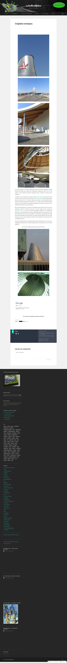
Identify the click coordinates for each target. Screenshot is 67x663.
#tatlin (5, 455)
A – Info (6, 13)
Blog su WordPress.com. (8, 659)
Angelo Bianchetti (46, 191)
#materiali (9, 441)
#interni (17, 438)
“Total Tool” (36, 198)
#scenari (5, 451)
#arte (13, 429)
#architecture (16, 426)
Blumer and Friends (7, 484)
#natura (16, 443)
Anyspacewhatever (7, 471)
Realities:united (7, 519)
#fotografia (17, 436)
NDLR (5, 509)
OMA (5, 511)
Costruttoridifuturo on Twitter (11, 541)
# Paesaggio (6, 446)
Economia (5, 460)
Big (4, 481)
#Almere (8, 426)
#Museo (8, 443)
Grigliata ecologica (23, 23)
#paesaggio (52, 335)
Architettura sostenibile (50, 333)
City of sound (6, 486)
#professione (18, 448)
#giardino (13, 438)
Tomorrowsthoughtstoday (9, 528)
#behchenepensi (18, 429)
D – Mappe (36, 13)
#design (9, 434)
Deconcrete (6, 489)
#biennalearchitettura (11, 431)
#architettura (43, 335)
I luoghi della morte (7, 414)
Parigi (12, 460)
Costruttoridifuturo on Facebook (11, 534)
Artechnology (6, 477)
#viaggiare (8, 458)
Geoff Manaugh (7, 492)
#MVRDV (12, 443)
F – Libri (53, 13)
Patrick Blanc (6, 513)
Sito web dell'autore (18, 334)
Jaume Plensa (6, 499)
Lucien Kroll (6, 506)
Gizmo (5, 494)
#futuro (5, 438)
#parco (10, 446)
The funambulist (7, 526)
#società (9, 451)
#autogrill (47, 335)
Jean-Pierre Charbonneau (8, 501)
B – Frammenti (14, 13)
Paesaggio (43, 334)
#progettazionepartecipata (8, 450)
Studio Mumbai (7, 524)
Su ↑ (63, 659)
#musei (5, 443)
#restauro (14, 450)
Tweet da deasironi (6, 543)
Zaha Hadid (6, 529)
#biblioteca (5, 431)
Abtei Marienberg (7, 417)
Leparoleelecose (7, 504)
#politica (14, 448)
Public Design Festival (8, 518)
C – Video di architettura (26, 13)
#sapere (18, 450)
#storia (18, 451)
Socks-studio (6, 523)
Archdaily (5, 472)
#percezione (14, 446)
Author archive (16, 334)
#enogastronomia (14, 434)
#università (18, 455)
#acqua (5, 426)
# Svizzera (17, 453)
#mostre (16, 441)
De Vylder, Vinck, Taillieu (8, 487)
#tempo (8, 455)
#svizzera (12, 453)
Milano (9, 460)
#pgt (18, 446)
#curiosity (5, 434)
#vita (16, 458)
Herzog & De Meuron (8, 496)
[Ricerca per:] (12, 395)
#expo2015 (5, 436)
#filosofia (10, 436)
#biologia (17, 431)
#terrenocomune (13, 455)
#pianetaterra (6, 448)
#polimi (10, 448)
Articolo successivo (44, 340)
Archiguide (6, 476)
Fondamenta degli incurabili (9, 412)
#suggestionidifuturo (7, 453)
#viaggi (5, 458)
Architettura (43, 333)
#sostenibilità (14, 451)
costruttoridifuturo (33, 5)
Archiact (5, 474)
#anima (12, 426)
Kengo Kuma (6, 502)
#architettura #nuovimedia (8, 429)
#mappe (5, 441)
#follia (14, 436)
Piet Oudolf (6, 514)
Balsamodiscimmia (7, 479)
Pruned (5, 516)
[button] (10, 384)
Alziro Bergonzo (7, 419)
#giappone (9, 438)
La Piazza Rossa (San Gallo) (9, 415)
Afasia (5, 469)
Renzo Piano (6, 521)
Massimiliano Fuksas (19, 210)
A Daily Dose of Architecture (9, 467)
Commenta (48, 359)
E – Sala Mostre (44, 13)
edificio (41, 198)
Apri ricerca (63, 13)
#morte (13, 441)
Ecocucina (6, 491)
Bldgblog (5, 482)
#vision (13, 458)
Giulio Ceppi (39, 196)
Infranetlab (6, 497)
